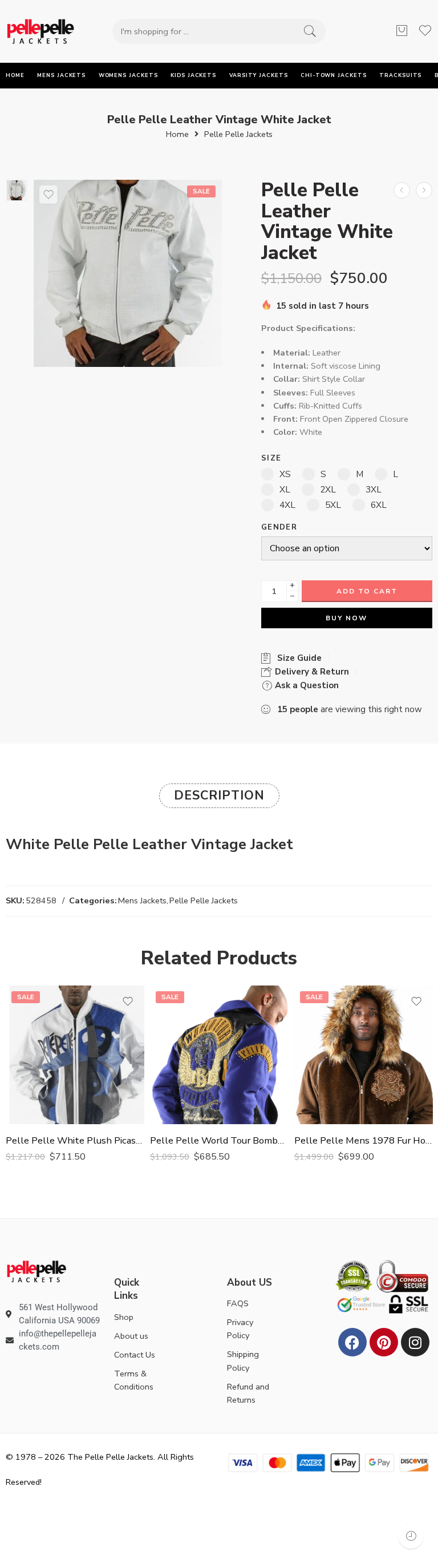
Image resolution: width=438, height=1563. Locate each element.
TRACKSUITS (400, 75)
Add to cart (367, 591)
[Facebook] (352, 1342)
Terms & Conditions (133, 1380)
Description (219, 795)
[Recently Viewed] (411, 1536)
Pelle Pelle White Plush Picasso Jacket (75, 1140)
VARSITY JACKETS (258, 75)
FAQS (238, 1303)
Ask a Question (306, 685)
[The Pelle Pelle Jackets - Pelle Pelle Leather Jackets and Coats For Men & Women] (40, 31)
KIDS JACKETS (193, 75)
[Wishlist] (48, 194)
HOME (15, 75)
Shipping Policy (243, 1360)
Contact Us (134, 1354)
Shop (123, 1317)
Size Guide (297, 658)
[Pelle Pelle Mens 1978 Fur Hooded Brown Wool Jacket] (363, 1055)
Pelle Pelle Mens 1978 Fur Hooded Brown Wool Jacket (363, 1140)
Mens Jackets (142, 900)
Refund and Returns (248, 1393)
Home (177, 134)
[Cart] (401, 31)
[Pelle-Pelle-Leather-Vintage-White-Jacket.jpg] (16, 190)
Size (271, 458)
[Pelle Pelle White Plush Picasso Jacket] (75, 1055)
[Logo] (36, 1270)
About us (131, 1336)
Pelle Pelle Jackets (238, 134)
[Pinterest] (384, 1342)
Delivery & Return (311, 671)
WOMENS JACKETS (128, 75)
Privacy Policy (240, 1328)
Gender (279, 527)
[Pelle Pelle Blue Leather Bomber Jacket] (402, 190)
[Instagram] (415, 1342)
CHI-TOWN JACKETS (334, 75)
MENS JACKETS (61, 75)
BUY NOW (346, 618)
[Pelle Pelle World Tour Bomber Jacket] (219, 1055)
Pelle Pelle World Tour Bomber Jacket (219, 1140)
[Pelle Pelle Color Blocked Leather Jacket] (424, 190)
